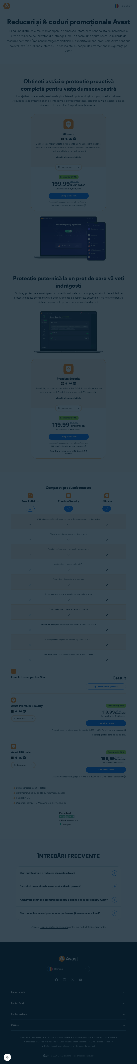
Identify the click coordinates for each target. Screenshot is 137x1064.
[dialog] (68, 532)
